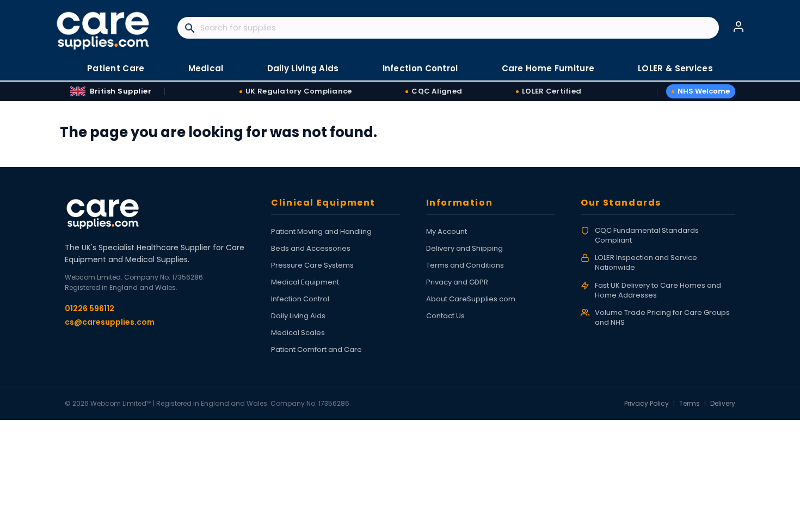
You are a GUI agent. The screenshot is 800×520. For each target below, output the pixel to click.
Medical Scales (298, 332)
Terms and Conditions (465, 265)
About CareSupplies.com (470, 299)
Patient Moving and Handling (321, 231)
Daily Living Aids (298, 316)
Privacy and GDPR (457, 282)
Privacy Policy (646, 403)
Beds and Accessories (310, 248)
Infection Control (300, 299)
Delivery (722, 403)
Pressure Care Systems (312, 265)
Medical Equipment (305, 282)
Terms (689, 403)
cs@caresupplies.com (110, 322)
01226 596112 (89, 308)
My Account (446, 231)
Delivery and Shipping (464, 248)
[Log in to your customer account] (738, 26)
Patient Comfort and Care (316, 349)
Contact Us (445, 316)
